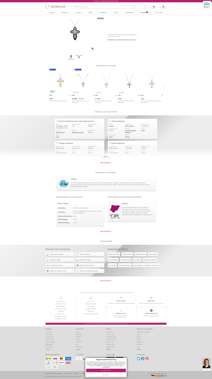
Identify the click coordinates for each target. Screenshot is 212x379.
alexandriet (79, 334)
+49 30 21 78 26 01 (122, 317)
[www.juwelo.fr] (155, 376)
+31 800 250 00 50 (122, 316)
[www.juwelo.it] (165, 376)
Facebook (142, 358)
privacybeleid (105, 367)
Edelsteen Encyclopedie (143, 332)
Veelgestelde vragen (60, 319)
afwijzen (100, 364)
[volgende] (164, 86)
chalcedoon (79, 347)
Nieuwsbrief (91, 311)
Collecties (79, 13)
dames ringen (49, 334)
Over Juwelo (159, 13)
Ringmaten (61, 311)
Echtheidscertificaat (60, 304)
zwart (111, 137)
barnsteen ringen (111, 339)
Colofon (83, 373)
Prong (143, 131)
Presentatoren (91, 306)
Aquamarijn (140, 342)
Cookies (76, 373)
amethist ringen (110, 334)
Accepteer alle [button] (106, 370)
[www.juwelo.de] (152, 376)
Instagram (147, 358)
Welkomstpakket (60, 306)
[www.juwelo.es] (159, 376)
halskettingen (49, 344)
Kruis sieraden (112, 265)
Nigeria (127, 137)
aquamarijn (79, 342)
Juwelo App (60, 314)
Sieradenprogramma (90, 309)
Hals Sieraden (136, 260)
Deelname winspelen (60, 309)
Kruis (57, 137)
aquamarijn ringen (111, 337)
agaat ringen (109, 332)
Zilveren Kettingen (125, 260)
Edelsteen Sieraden (127, 254)
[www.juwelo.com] (162, 376)
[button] (145, 7)
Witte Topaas (129, 126)
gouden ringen (49, 339)
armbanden (49, 332)
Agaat (138, 334)
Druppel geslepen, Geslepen (130, 131)
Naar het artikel (105, 163)
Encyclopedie (129, 13)
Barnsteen (139, 344)
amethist (78, 337)
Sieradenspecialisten (90, 304)
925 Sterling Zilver (78, 132)
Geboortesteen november (150, 260)
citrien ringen (110, 342)
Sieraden (51, 13)
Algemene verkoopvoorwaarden (54, 373)
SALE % (116, 13)
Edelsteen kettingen (140, 254)
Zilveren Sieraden (113, 260)
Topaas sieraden (153, 254)
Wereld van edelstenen (90, 314)
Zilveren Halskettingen (125, 265)
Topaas (111, 126)
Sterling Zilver (60, 132)
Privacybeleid (68, 373)
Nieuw (91, 13)
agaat (77, 332)
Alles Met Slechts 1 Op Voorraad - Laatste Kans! (146, 265)
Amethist (139, 337)
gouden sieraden (50, 342)
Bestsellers (103, 13)
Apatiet (139, 339)
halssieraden (49, 347)
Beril (138, 347)
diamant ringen (50, 337)
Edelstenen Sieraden (114, 254)
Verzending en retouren (60, 316)
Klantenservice (61, 301)
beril (77, 344)
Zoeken (133, 6)
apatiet (78, 339)
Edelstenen (65, 13)
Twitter (138, 358)
